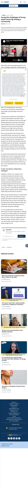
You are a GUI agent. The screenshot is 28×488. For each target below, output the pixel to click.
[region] (14, 87)
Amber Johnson (6, 279)
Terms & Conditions (14, 414)
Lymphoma (9, 247)
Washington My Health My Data (14, 419)
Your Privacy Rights (14, 421)
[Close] (25, 69)
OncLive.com (14, 411)
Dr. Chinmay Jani (6, 306)
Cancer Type (12, 5)
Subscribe (21, 236)
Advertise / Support (14, 403)
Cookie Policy (22, 95)
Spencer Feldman (7, 389)
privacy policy (4, 240)
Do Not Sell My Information (14, 417)
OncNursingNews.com (14, 413)
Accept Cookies (19, 103)
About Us (14, 402)
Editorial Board (14, 405)
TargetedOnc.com (14, 410)
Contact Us (14, 407)
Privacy (14, 416)
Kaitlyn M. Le (6, 333)
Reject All (9, 103)
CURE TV (3, 247)
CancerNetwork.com (14, 408)
